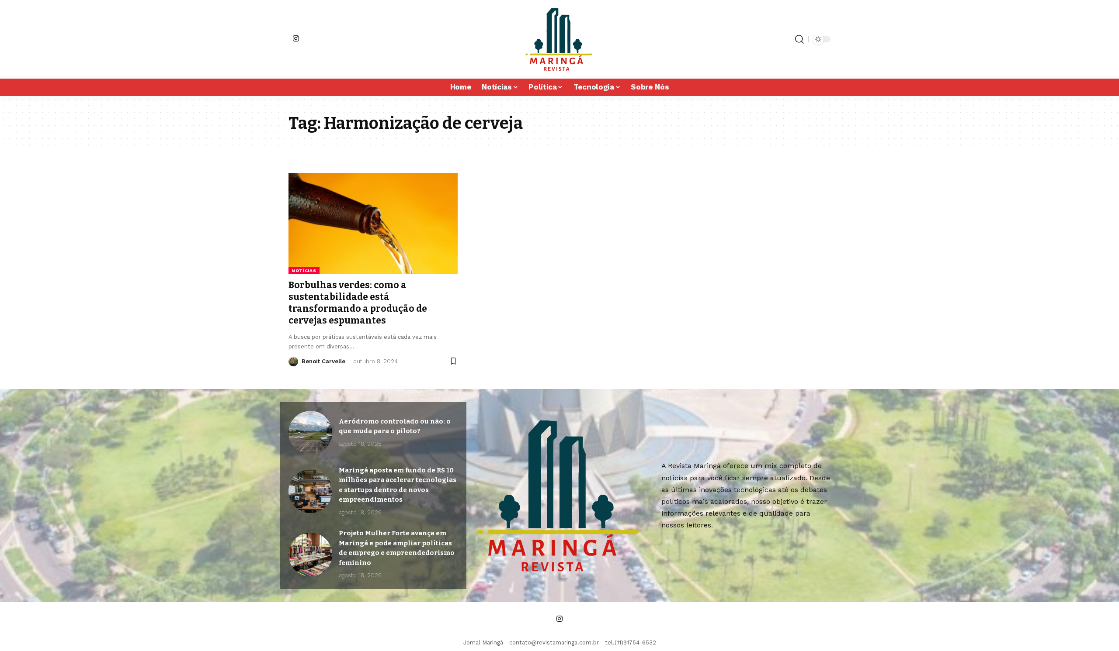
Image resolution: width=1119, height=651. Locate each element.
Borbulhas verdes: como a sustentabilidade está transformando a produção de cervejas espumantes (357, 303)
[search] (799, 39)
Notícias (304, 270)
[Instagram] (296, 38)
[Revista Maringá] (559, 39)
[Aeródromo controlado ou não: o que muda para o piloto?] (310, 433)
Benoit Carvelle (323, 361)
